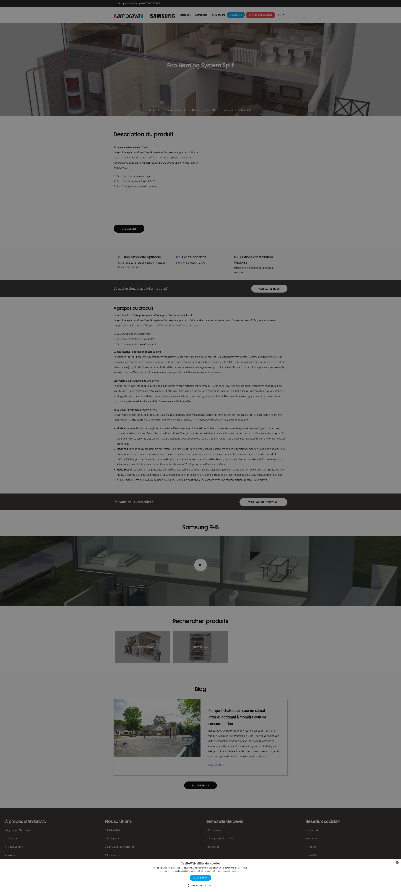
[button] (200, 885)
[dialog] (200, 446)
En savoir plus (235, 871)
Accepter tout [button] (200, 878)
